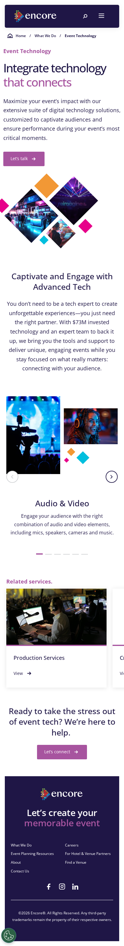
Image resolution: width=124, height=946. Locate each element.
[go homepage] (36, 16)
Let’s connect (57, 752)
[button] (12, 477)
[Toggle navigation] (101, 16)
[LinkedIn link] (75, 886)
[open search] (85, 16)
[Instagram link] (62, 886)
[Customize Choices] (8, 935)
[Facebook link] (48, 886)
